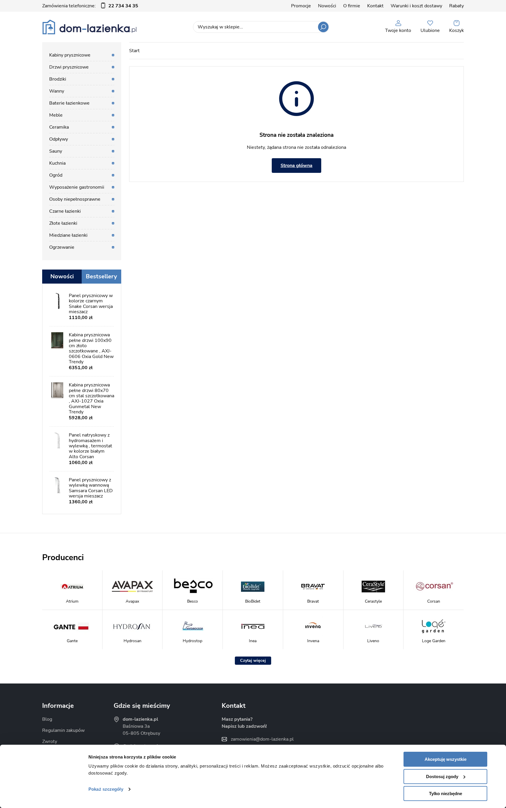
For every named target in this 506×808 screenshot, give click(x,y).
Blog (47, 719)
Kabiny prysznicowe (69, 55)
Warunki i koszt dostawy (416, 6)
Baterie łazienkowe (69, 103)
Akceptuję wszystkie (445, 759)
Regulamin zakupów (63, 730)
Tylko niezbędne (445, 793)
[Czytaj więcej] (253, 661)
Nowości (327, 6)
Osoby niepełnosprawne (74, 199)
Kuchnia (57, 163)
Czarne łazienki (65, 211)
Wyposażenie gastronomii (76, 187)
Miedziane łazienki (68, 235)
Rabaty (456, 6)
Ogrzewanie (61, 247)
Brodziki (57, 79)
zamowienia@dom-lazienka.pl (262, 739)
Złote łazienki (63, 223)
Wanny (56, 91)
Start (134, 50)
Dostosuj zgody (442, 776)
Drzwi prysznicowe (69, 67)
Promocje (301, 6)
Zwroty (49, 741)
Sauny (55, 151)
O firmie (351, 6)
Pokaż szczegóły (105, 789)
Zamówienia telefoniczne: (90, 6)
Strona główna (296, 165)
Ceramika (59, 127)
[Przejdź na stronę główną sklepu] (89, 27)
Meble (56, 115)
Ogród (55, 175)
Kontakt (375, 6)
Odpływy (58, 139)
